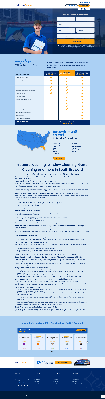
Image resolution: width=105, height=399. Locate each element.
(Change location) (20, 382)
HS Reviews (55, 381)
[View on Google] (24, 344)
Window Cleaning (20, 109)
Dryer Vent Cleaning (20, 93)
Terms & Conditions (37, 395)
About (54, 6)
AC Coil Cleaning (19, 102)
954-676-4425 (67, 123)
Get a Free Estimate (63, 362)
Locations (55, 379)
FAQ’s (35, 386)
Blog (54, 386)
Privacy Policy (46, 395)
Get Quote (59, 158)
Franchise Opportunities (77, 383)
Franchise (61, 6)
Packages (36, 381)
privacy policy (88, 48)
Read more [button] (24, 341)
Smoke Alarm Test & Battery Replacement (25, 90)
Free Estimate (75, 379)
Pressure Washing (20, 115)
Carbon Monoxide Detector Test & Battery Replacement (28, 87)
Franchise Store (56, 383)
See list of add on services (24, 123)
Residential (37, 377)
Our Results (36, 383)
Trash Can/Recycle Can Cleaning (23, 112)
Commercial (47, 6)
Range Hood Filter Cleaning (22, 77)
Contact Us (74, 377)
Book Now (50, 74)
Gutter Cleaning (19, 106)
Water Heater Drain (20, 80)
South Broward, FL (85, 2)
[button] (17, 342)
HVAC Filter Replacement (21, 84)
